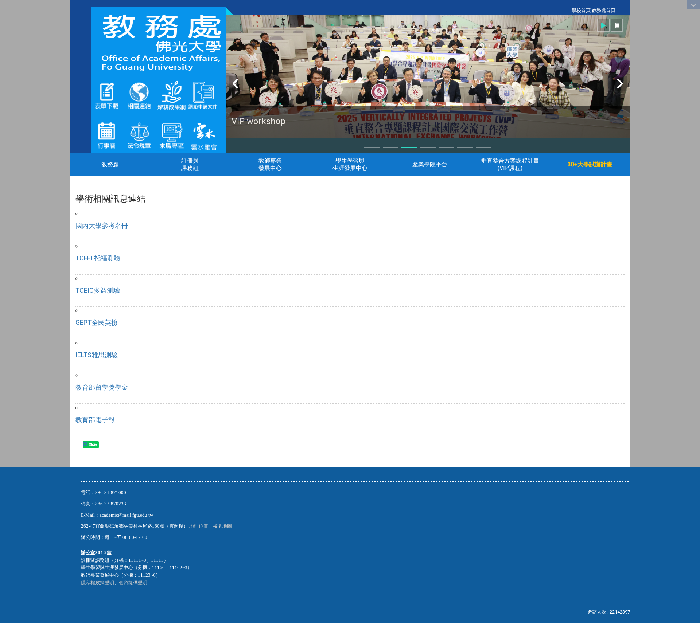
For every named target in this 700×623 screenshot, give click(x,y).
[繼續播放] (603, 25)
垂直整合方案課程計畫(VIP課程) (510, 164)
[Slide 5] (446, 147)
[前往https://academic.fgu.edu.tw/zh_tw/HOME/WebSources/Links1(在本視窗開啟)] (139, 95)
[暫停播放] (617, 25)
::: (567, 10)
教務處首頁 (603, 10)
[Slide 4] (428, 147)
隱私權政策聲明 (97, 582)
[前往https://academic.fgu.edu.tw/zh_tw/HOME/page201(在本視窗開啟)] (106, 95)
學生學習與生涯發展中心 (350, 164)
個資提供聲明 (133, 582)
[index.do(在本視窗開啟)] (187, 95)
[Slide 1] (372, 147)
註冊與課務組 (190, 164)
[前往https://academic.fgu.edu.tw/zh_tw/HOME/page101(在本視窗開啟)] (139, 134)
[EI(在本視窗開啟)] (171, 134)
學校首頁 (581, 10)
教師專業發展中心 (270, 164)
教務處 (110, 164)
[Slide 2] (390, 147)
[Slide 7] (483, 147)
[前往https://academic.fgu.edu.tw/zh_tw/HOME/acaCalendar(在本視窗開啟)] (106, 134)
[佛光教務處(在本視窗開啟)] (158, 42)
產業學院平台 (429, 164)
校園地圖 (223, 526)
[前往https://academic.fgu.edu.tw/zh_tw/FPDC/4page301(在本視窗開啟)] (203, 134)
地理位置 (198, 526)
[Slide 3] (409, 147)
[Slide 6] (465, 147)
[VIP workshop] (428, 87)
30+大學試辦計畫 (590, 164)
